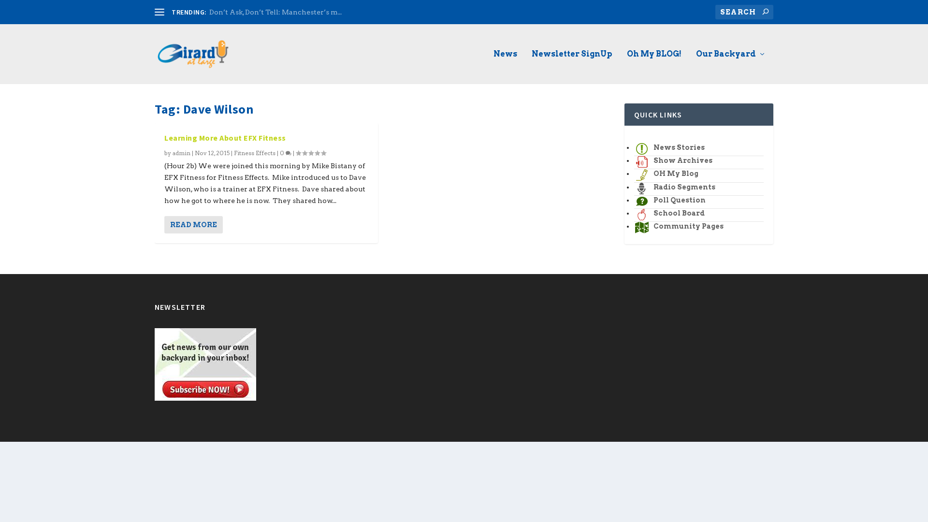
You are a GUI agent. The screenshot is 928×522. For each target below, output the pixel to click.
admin (181, 153)
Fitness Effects (255, 153)
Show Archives (682, 160)
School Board (679, 213)
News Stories (679, 147)
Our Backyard (726, 54)
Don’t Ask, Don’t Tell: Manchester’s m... (275, 12)
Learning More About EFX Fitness (225, 138)
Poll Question (679, 200)
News (505, 54)
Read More (193, 225)
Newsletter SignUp (572, 54)
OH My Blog (675, 173)
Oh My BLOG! (654, 54)
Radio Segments (684, 187)
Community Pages (688, 226)
